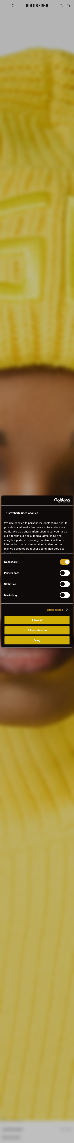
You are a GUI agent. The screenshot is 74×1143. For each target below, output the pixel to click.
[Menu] (5, 5)
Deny (37, 640)
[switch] (65, 573)
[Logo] (37, 6)
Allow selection (37, 630)
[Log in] (61, 5)
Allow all (37, 620)
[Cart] (68, 5)
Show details (55, 609)
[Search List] (13, 5)
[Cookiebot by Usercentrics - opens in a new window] (54, 500)
